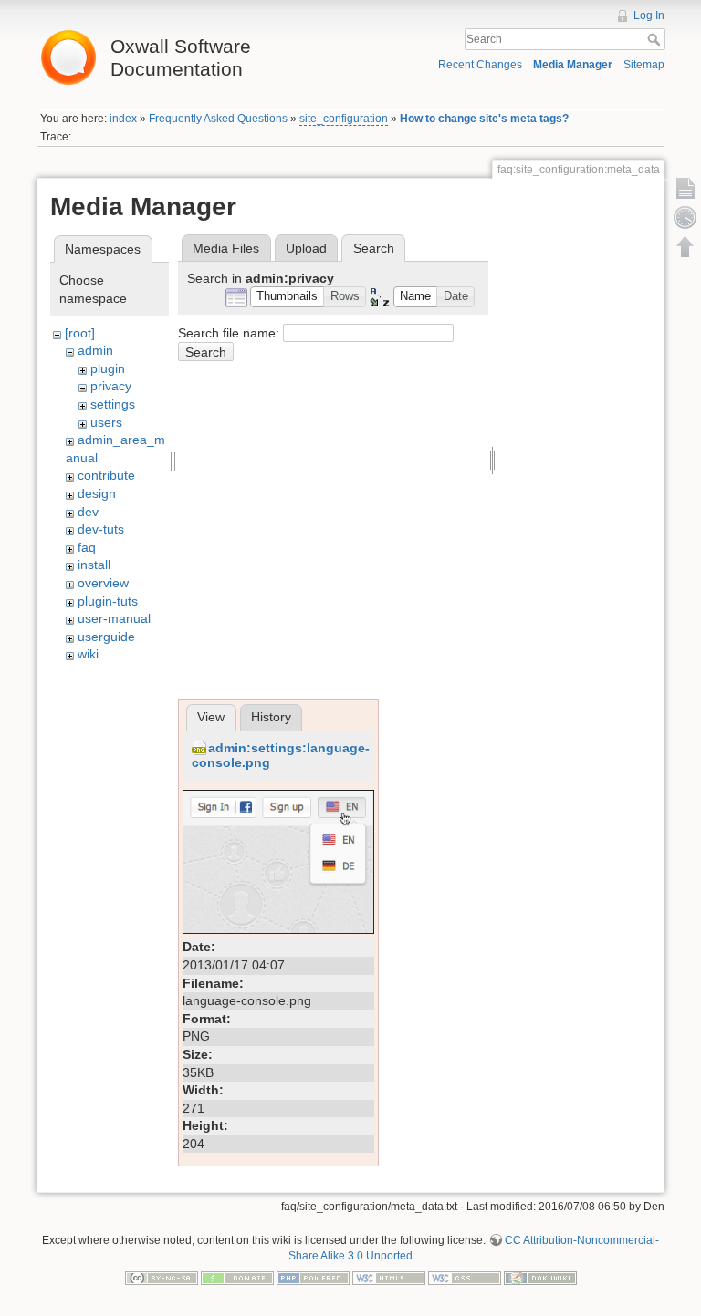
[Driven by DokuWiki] (540, 1276)
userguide (106, 636)
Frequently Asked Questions (218, 118)
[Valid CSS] (464, 1276)
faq (87, 547)
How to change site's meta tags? (484, 118)
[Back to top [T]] (685, 246)
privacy (110, 385)
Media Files (226, 248)
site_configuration (343, 118)
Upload (306, 248)
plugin (107, 368)
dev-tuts (101, 529)
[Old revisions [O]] (685, 217)
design (97, 493)
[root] (80, 333)
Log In (648, 15)
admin (95, 350)
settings (112, 404)
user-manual (114, 618)
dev (88, 511)
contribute (106, 475)
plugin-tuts (108, 601)
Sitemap (643, 64)
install (94, 564)
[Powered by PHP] (313, 1276)
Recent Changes (480, 64)
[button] (287, 296)
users (106, 422)
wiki (88, 654)
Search (655, 39)
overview (103, 582)
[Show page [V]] (685, 187)
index (123, 118)
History (271, 717)
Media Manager (572, 64)
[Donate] (237, 1276)
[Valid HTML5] (388, 1276)
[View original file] (278, 861)
